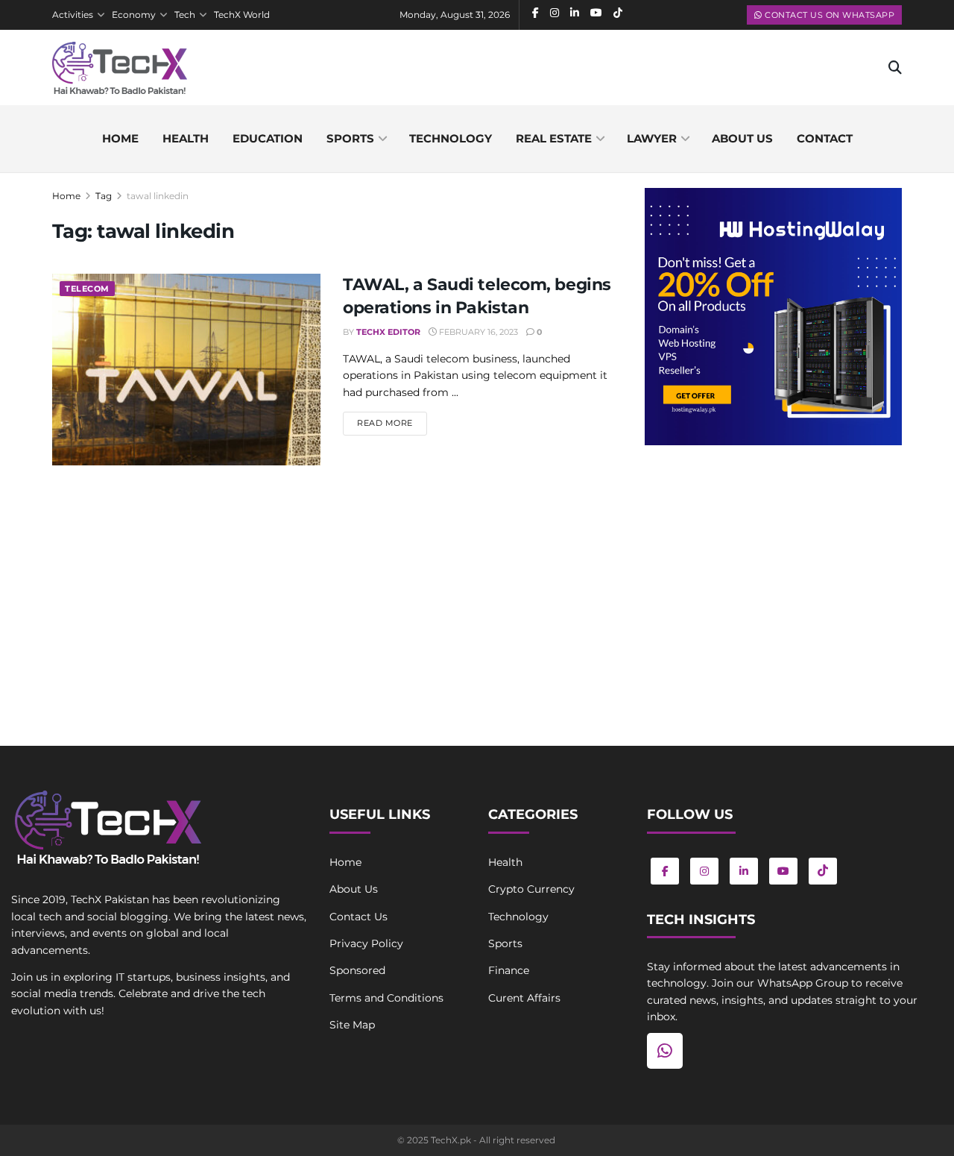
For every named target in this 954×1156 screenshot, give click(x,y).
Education (268, 138)
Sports (350, 138)
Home (120, 138)
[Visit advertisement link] (773, 316)
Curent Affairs (524, 998)
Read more (392, 422)
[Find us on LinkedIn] (744, 871)
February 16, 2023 (477, 332)
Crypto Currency (531, 889)
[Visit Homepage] (119, 68)
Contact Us (358, 916)
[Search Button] (895, 68)
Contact (825, 138)
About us (742, 138)
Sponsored (357, 970)
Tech (184, 14)
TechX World (242, 14)
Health (185, 138)
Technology (450, 138)
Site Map (352, 1024)
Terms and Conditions (386, 998)
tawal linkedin (158, 195)
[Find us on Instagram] (704, 871)
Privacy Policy (366, 943)
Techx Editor (388, 332)
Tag (103, 195)
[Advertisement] (773, 579)
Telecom (87, 288)
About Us (353, 889)
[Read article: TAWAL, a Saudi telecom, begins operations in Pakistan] (186, 369)
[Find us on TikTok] (823, 871)
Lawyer (652, 138)
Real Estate (554, 138)
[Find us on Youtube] (783, 871)
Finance (508, 970)
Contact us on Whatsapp (828, 15)
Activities (72, 14)
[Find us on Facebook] (665, 871)
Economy (134, 14)
